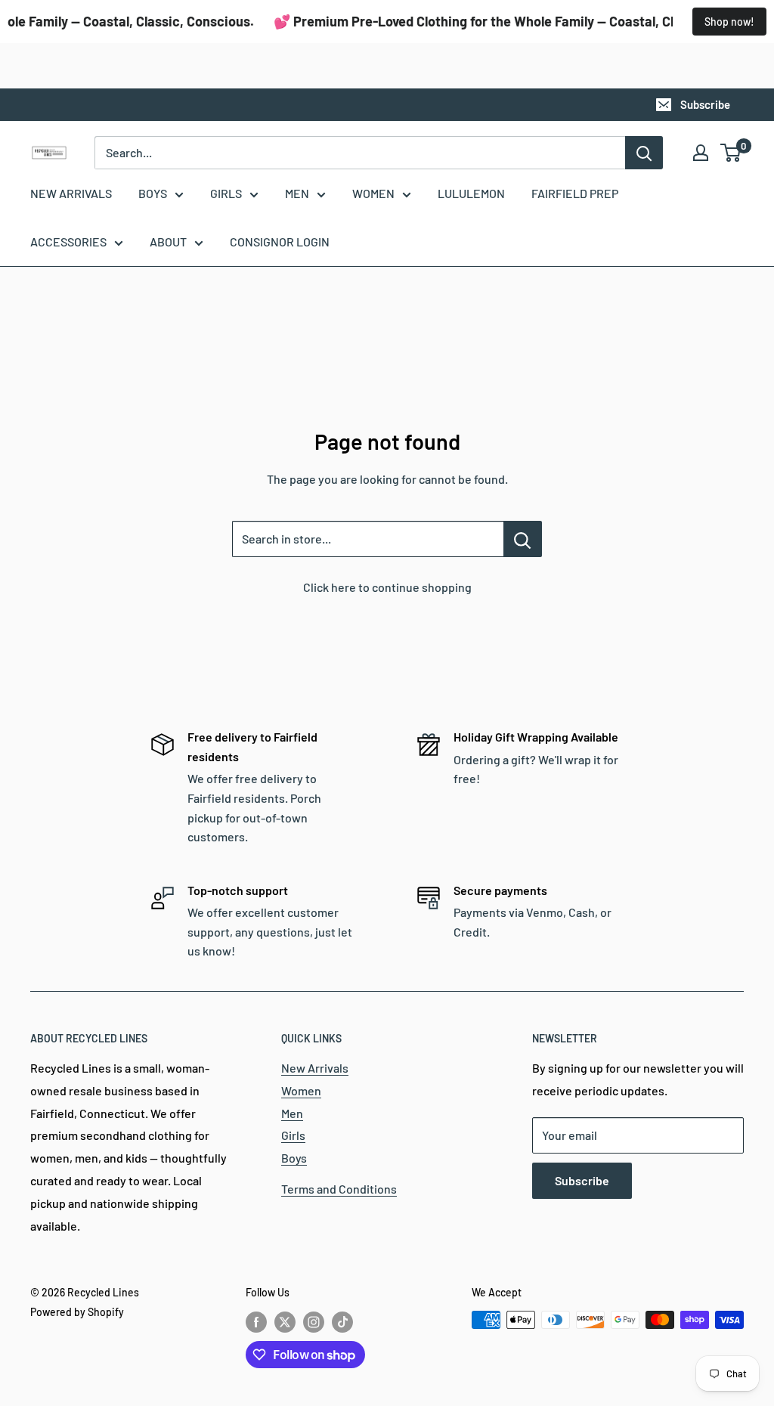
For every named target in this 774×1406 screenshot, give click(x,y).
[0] (731, 153)
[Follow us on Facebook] (256, 1321)
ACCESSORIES (68, 241)
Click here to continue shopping (387, 587)
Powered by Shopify (77, 1311)
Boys (294, 1158)
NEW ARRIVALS (71, 193)
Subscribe (705, 104)
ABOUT (168, 241)
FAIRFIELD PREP (574, 193)
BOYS (152, 193)
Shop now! (729, 21)
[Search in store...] (522, 539)
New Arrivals (314, 1068)
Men (292, 1113)
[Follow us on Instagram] (313, 1321)
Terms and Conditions (339, 1188)
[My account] (700, 152)
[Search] (644, 152)
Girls (293, 1135)
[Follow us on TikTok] (342, 1321)
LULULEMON (471, 193)
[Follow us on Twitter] (285, 1321)
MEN (297, 193)
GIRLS (226, 193)
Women (301, 1090)
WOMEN (373, 193)
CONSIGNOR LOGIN (280, 241)
